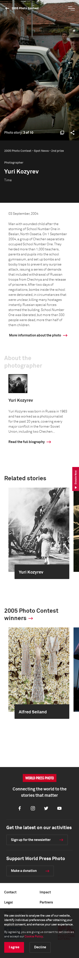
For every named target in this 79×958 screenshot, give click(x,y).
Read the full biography (26, 442)
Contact (10, 892)
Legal (8, 902)
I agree (14, 947)
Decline (40, 947)
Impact (45, 892)
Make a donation (24, 871)
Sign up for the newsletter (31, 840)
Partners (46, 902)
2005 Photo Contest (25, 8)
